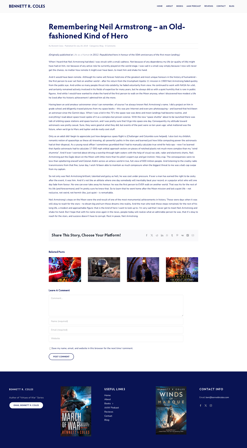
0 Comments (110, 46)
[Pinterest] (177, 235)
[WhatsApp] (167, 235)
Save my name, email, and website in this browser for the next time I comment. (92, 348)
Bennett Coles (57, 46)
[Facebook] (146, 235)
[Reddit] (157, 235)
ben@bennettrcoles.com (217, 397)
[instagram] (211, 405)
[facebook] (200, 405)
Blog (101, 46)
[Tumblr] (172, 235)
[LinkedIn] (162, 235)
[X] (151, 235)
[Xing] (187, 235)
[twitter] (206, 405)
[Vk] (182, 235)
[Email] (192, 235)
